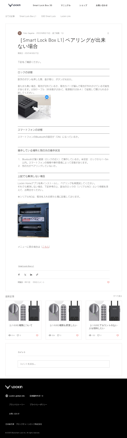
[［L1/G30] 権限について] (23, 311)
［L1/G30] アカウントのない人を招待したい (103, 327)
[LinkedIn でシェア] (31, 274)
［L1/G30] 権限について (20, 325)
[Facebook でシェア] (19, 274)
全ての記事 (10, 16)
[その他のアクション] (108, 33)
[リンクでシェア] (37, 274)
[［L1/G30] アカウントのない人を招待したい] (104, 311)
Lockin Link (66, 16)
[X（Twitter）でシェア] (25, 274)
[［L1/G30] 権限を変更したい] (64, 311)
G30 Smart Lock (48, 16)
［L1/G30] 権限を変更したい (63, 325)
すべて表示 (117, 296)
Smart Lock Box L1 (28, 16)
